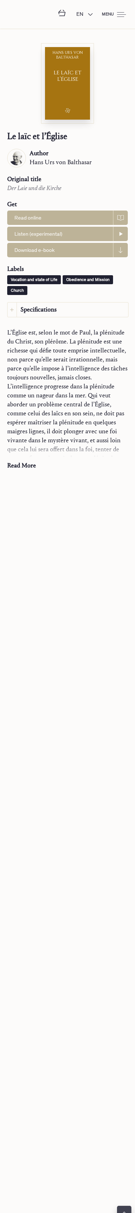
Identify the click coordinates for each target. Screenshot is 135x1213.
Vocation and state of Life (34, 280)
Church (17, 291)
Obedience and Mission (87, 280)
